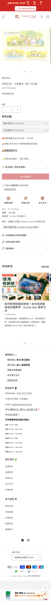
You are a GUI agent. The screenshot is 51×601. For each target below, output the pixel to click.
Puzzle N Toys (22, 576)
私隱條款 (9, 489)
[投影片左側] (20, 71)
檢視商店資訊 (10, 189)
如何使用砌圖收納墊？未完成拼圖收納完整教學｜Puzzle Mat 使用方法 (25, 307)
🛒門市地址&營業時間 (25, 8)
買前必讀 (9, 506)
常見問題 (9, 512)
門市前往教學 (11, 414)
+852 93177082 (24, 393)
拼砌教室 (9, 472)
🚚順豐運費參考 (9, 150)
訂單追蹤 (9, 517)
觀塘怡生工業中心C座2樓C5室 (23, 409)
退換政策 (9, 523)
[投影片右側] (31, 71)
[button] (3, 17)
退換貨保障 (12, 380)
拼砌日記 (9, 478)
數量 (3, 104)
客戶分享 (9, 484)
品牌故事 (9, 466)
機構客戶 (9, 529)
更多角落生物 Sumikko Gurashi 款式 (21, 227)
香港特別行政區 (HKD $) (24, 557)
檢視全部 (45, 266)
